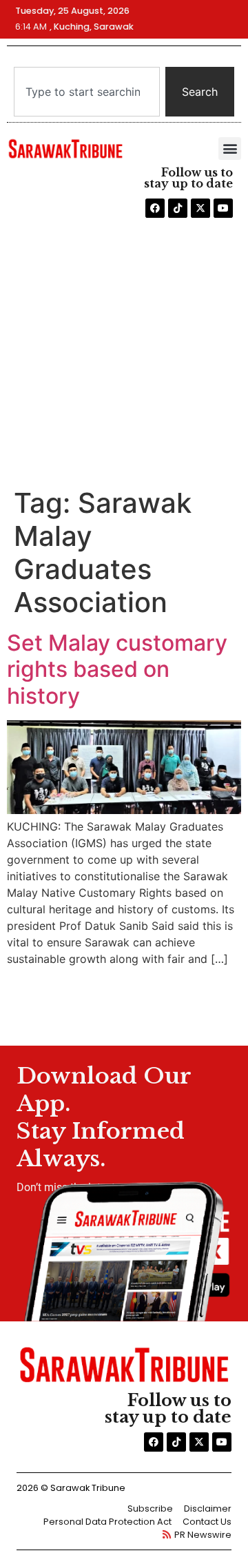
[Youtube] (223, 208)
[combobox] (87, 91)
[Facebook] (155, 208)
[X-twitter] (200, 208)
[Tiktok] (177, 208)
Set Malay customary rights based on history (117, 669)
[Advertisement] (124, 356)
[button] (229, 148)
